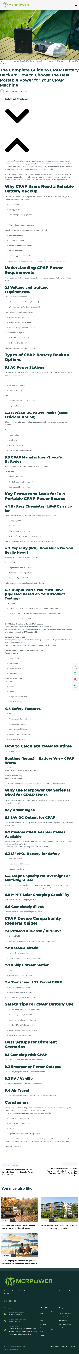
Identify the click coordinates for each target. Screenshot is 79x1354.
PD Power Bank (63, 1320)
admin (7, 91)
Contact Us (64, 1346)
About (42, 1317)
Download (43, 1328)
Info (6, 61)
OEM (41, 1320)
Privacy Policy (55, 1346)
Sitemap (72, 1346)
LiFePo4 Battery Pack (65, 1324)
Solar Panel (62, 1328)
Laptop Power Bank (64, 1317)
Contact (42, 1335)
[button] (17, 116)
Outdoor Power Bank (65, 1313)
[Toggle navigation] (64, 5)
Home (2, 61)
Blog (41, 1331)
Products (43, 1324)
